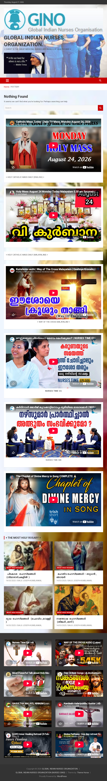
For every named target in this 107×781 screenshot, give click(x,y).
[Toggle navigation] (7, 81)
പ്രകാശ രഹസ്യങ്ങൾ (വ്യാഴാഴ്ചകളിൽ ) (21, 575)
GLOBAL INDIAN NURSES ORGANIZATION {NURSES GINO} (40, 772)
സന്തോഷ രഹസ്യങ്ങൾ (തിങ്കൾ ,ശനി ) (71, 620)
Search (100, 108)
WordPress (62, 776)
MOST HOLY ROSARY (15, 568)
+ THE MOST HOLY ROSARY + (23, 537)
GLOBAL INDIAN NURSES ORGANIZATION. (60, 769)
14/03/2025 (11, 581)
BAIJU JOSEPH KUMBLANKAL (29, 581)
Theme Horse (83, 772)
